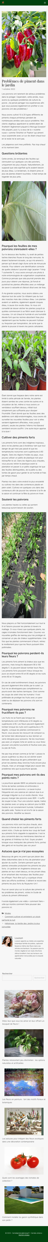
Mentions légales (24, 1235)
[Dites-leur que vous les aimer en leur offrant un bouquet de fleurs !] (24, 1016)
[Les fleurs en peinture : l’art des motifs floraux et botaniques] (24, 1094)
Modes (8, 913)
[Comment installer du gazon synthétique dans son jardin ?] (24, 1212)
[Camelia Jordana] (3, 3)
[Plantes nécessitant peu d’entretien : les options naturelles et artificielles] (24, 1055)
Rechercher (7, 973)
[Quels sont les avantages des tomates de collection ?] (24, 1173)
